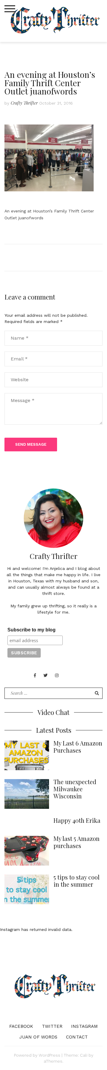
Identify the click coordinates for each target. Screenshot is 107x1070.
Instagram (84, 1026)
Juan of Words (38, 1037)
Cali (83, 1055)
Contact (77, 1037)
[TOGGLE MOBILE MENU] (9, 9)
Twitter (52, 1026)
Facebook (21, 1026)
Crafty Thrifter (24, 103)
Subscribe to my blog (31, 629)
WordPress (49, 1055)
